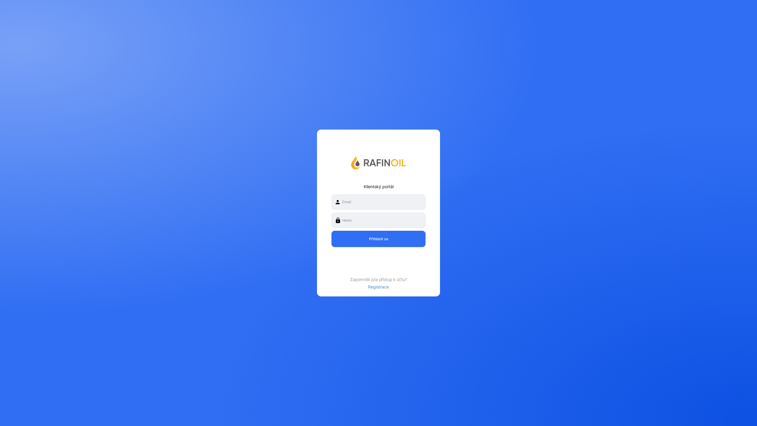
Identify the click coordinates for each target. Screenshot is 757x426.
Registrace (378, 286)
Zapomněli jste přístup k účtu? (378, 279)
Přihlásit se (378, 239)
